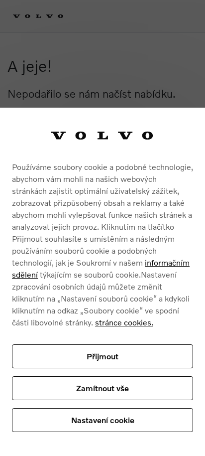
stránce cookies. (124, 322)
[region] (102, 282)
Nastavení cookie (102, 420)
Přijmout (102, 356)
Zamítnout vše (102, 388)
